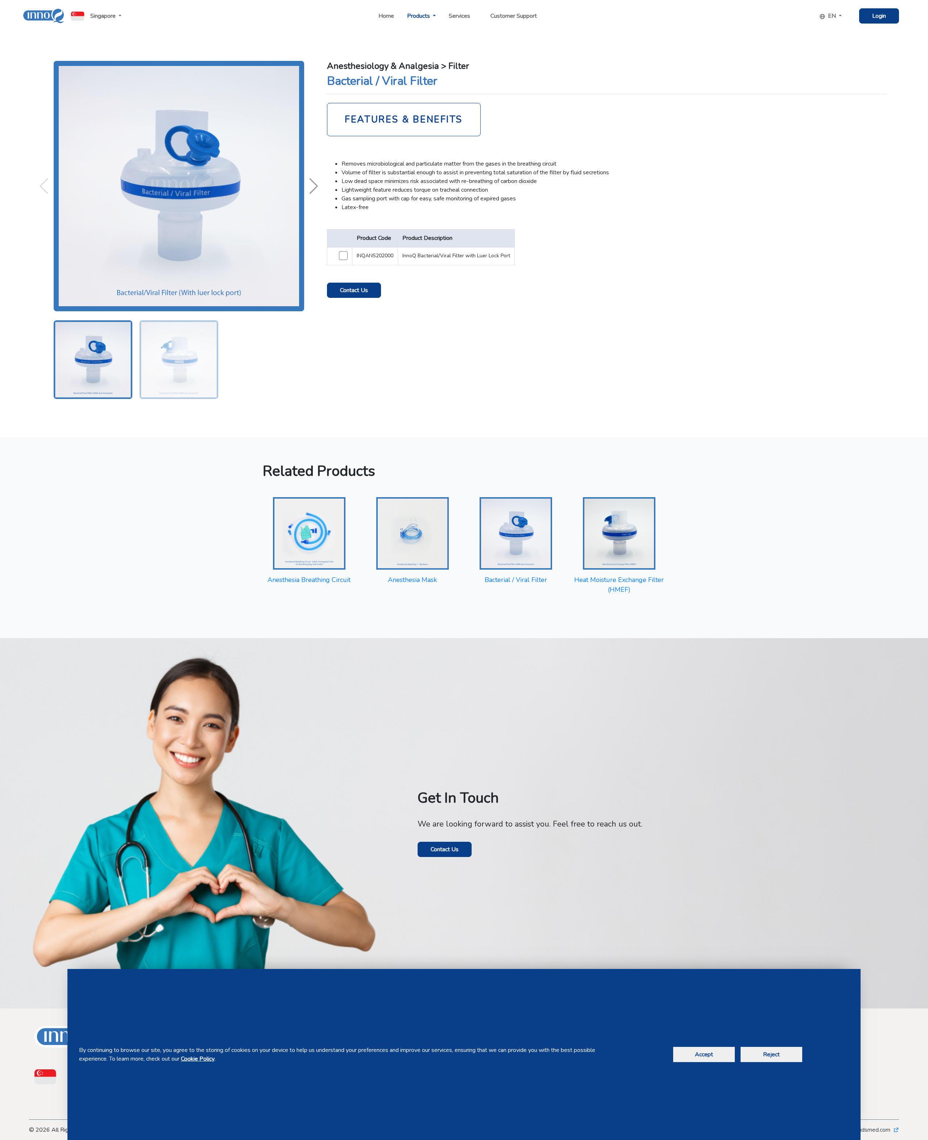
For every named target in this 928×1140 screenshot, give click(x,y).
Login (879, 16)
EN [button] (832, 16)
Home (386, 16)
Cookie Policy (198, 1059)
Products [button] (419, 16)
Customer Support (513, 16)
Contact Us (354, 290)
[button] (314, 186)
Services (459, 16)
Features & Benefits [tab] (404, 119)
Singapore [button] (103, 16)
